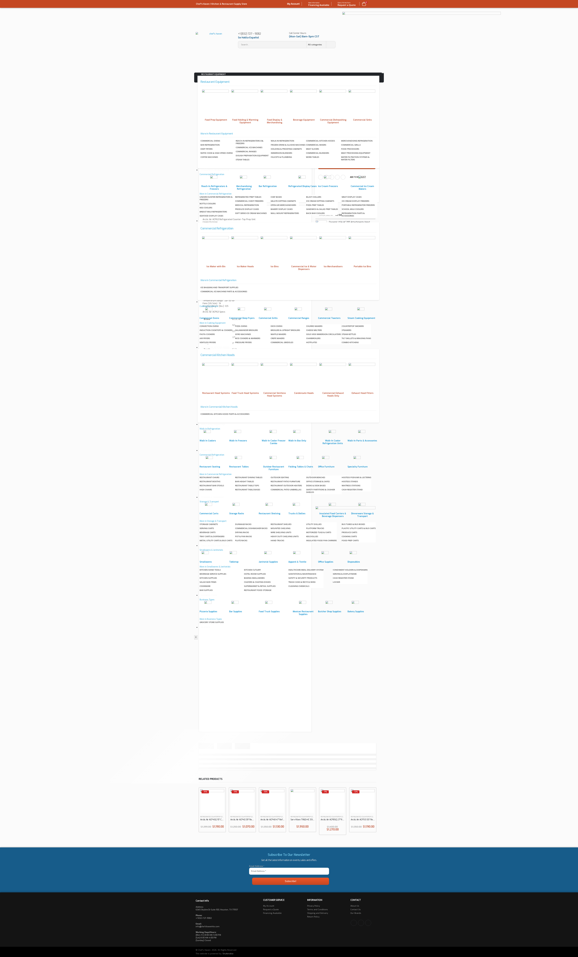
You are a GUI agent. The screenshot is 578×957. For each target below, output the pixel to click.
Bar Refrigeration (210, 144)
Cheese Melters (314, 330)
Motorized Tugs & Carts (318, 532)
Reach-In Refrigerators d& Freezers (249, 142)
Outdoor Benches (315, 477)
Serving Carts (207, 528)
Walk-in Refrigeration (282, 140)
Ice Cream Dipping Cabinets (320, 201)
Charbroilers (313, 338)
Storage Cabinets (209, 524)
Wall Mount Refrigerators (285, 213)
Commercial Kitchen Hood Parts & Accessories (224, 414)
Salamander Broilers (246, 330)
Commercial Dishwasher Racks (251, 528)
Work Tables (312, 157)
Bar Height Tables (244, 481)
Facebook (354, 923)
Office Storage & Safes (318, 481)
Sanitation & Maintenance (302, 574)
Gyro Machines (243, 334)
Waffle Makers (278, 334)
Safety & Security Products (302, 578)
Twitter (361, 923)
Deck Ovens (276, 326)
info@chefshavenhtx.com (207, 926)
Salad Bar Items (208, 582)
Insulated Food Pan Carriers (321, 540)
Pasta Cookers (207, 334)
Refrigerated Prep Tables (248, 197)
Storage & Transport (212, 497)
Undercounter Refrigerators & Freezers (216, 198)
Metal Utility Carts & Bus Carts (216, 540)
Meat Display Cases (352, 197)
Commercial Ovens (210, 140)
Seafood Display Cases (211, 215)
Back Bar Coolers (315, 213)
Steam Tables (242, 159)
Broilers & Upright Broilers (285, 330)
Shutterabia (227, 953)
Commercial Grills (351, 144)
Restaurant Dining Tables (248, 477)
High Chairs (206, 489)
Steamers (346, 330)
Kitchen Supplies (208, 578)
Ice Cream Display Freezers (355, 201)
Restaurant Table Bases (247, 489)
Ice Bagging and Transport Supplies (219, 287)
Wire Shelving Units (281, 532)
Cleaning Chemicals (298, 586)
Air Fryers (205, 338)
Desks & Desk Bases (316, 485)
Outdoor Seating (280, 477)
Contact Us (355, 909)
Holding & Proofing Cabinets (286, 149)
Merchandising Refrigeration (357, 140)
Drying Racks (242, 532)
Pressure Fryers (243, 342)
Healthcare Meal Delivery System (305, 569)
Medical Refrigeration (247, 205)
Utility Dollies (314, 524)
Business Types (209, 595)
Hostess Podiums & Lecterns (356, 477)
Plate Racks (241, 540)
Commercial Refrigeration (215, 170)
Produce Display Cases (247, 209)
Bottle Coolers (208, 203)
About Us (354, 906)
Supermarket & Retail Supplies (260, 586)
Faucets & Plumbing (281, 157)
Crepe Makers (277, 338)
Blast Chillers (313, 197)
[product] (302, 801)
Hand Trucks (277, 540)
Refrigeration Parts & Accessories (353, 214)
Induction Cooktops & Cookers (216, 330)
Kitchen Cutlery (252, 569)
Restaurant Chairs (209, 477)
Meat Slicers (312, 149)
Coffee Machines (209, 157)
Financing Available (272, 913)
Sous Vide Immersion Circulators (323, 334)
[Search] (331, 44)
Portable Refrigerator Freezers (358, 205)
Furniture (206, 450)
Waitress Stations (351, 485)
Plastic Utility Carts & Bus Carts (359, 528)
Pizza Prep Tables (315, 205)
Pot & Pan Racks (243, 536)
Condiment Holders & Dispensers (350, 569)
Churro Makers (314, 326)
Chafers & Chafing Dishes (257, 582)
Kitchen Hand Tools (210, 569)
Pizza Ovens (241, 326)
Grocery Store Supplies (212, 622)
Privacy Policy (313, 906)
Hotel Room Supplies (255, 574)
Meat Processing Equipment (355, 153)
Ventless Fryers (208, 342)
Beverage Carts (208, 532)
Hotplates (311, 342)
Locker (336, 582)
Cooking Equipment (211, 302)
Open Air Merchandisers (283, 205)
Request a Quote (271, 909)
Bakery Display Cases (282, 209)
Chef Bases (276, 197)
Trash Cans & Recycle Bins (301, 582)
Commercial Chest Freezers (249, 201)
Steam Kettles (349, 334)
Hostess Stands (350, 481)
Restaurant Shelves (281, 524)
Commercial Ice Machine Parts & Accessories (223, 291)
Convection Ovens (209, 326)
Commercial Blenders (317, 153)
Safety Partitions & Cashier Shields (320, 490)
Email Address (256, 866)
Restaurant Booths (210, 481)
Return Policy (313, 916)
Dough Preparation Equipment (252, 155)
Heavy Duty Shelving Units (285, 536)
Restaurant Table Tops (247, 485)
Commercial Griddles (282, 342)
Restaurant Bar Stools (212, 485)
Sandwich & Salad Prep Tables (322, 209)
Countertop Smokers (353, 326)
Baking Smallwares (254, 578)
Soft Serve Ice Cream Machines (251, 213)
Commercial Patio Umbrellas (286, 489)
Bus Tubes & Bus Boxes (353, 524)
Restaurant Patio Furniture (285, 481)
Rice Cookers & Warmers (247, 338)
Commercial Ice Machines (249, 147)
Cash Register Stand (352, 489)
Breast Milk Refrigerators (213, 211)
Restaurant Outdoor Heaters (286, 485)
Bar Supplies (206, 590)
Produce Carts (349, 532)
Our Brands (355, 913)
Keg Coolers (206, 207)
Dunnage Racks (243, 524)
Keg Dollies (312, 536)
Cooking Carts (349, 536)
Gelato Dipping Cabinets (283, 201)
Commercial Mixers (316, 144)
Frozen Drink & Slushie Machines (288, 144)
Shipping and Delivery (317, 913)
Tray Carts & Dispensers (212, 536)
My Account (293, 3)
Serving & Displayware (345, 574)
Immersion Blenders (281, 153)
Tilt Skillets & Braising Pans (356, 338)
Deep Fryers (206, 149)
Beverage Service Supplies (213, 574)
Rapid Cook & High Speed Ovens (216, 153)
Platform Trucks (315, 528)
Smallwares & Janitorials (215, 545)
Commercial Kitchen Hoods (320, 140)
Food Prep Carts (350, 540)
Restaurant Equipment (213, 74)
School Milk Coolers (353, 209)
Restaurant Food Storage (257, 590)
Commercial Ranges (246, 151)
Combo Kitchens (350, 342)
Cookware (205, 586)
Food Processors (350, 149)
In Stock (205, 627)
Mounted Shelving (280, 528)
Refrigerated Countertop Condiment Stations (218, 817)
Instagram (368, 923)
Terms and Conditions (317, 909)
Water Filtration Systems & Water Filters (355, 158)
